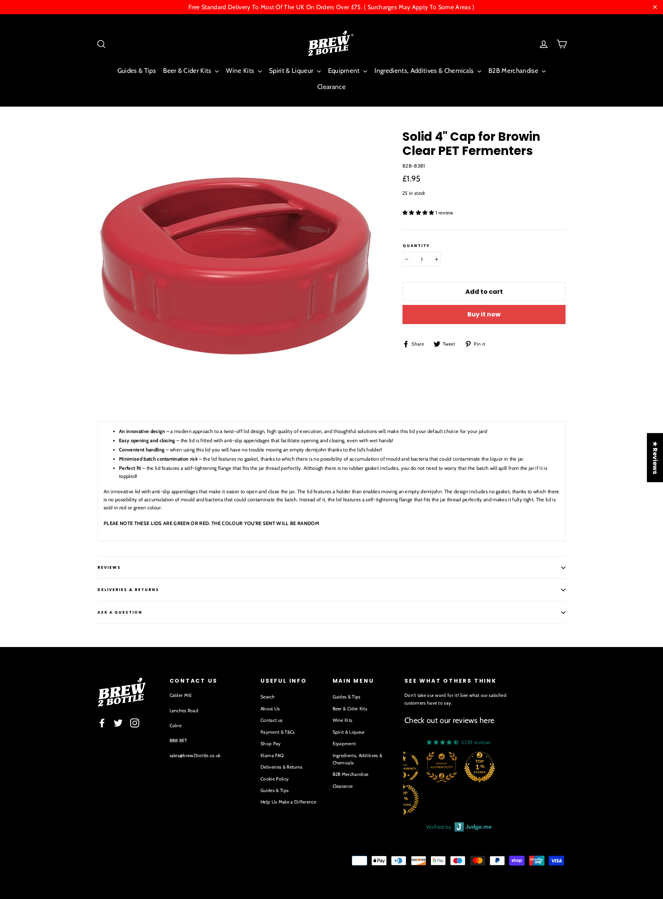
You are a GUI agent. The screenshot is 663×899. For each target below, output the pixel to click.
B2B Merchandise (514, 70)
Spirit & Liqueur (292, 70)
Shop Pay (271, 743)
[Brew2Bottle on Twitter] (118, 723)
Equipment (344, 70)
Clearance (331, 87)
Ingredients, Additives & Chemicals (424, 70)
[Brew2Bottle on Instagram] (134, 723)
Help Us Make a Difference (288, 802)
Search (268, 697)
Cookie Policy (275, 779)
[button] (418, 212)
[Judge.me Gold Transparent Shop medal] (491, 767)
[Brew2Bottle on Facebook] (102, 723)
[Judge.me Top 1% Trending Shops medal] (491, 799)
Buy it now (484, 314)
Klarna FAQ (272, 755)
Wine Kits (241, 70)
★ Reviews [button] (655, 457)
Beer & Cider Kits (188, 70)
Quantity (416, 246)
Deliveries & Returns (282, 767)
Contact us (271, 720)
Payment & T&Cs (278, 732)
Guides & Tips (136, 70)
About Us (270, 708)
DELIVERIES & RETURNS (128, 589)
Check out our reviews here (449, 720)
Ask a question (119, 612)
